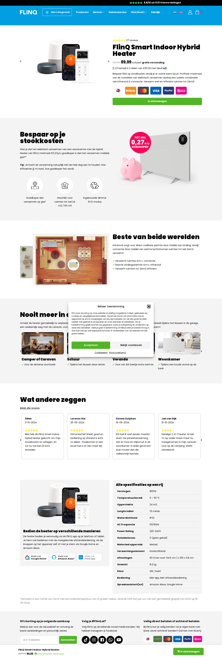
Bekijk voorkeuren (131, 345)
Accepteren (91, 345)
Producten (82, 12)
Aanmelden (68, 639)
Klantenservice (117, 12)
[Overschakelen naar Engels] (181, 12)
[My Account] (190, 12)
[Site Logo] (28, 12)
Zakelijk (155, 12)
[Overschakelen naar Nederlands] (175, 12)
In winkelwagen (157, 101)
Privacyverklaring (117, 352)
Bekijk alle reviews (30, 408)
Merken (97, 12)
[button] (148, 306)
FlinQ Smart (137, 12)
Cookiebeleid (101, 352)
